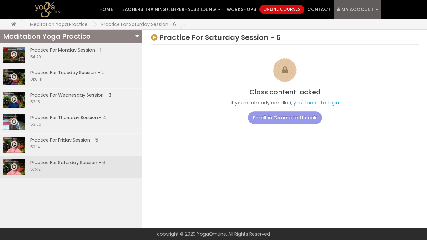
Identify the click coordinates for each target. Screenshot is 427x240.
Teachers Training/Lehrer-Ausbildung (168, 9)
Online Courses (281, 9)
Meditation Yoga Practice (59, 24)
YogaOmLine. (212, 234)
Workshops (241, 9)
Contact (319, 9)
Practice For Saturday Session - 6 (138, 24)
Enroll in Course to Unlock (285, 117)
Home (106, 9)
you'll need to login (316, 102)
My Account (357, 9)
